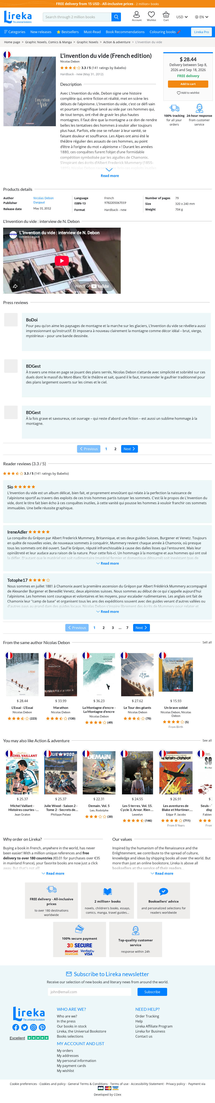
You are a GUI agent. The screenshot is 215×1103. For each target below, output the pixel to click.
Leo (92, 810)
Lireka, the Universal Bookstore (81, 1031)
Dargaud (39, 202)
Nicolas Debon (70, 61)
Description (70, 84)
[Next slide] (205, 788)
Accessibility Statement (147, 1084)
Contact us (143, 1036)
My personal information (76, 1060)
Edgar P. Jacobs (176, 814)
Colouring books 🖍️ (165, 32)
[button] (62, 67)
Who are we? (67, 1016)
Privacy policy (175, 1084)
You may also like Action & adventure (36, 740)
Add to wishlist (190, 93)
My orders (65, 1050)
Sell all (207, 642)
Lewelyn (137, 814)
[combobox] (77, 17)
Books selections (70, 1036)
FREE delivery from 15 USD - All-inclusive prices (94, 3)
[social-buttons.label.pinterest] (42, 1028)
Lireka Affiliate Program (154, 1026)
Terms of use (119, 1084)
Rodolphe (102, 810)
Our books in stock (72, 1026)
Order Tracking (147, 1016)
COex (117, 1095)
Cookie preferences (23, 1084)
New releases (40, 32)
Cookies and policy (52, 1084)
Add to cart (188, 84)
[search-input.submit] (116, 17)
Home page (12, 42)
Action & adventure (116, 42)
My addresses (68, 1055)
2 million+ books (147, 4)
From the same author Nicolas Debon (36, 642)
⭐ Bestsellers (67, 32)
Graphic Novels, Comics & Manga (48, 42)
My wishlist (65, 1070)
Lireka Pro (201, 32)
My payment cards (71, 1065)
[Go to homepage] (17, 17)
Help (139, 1021)
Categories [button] (16, 32)
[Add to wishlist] (35, 655)
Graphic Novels (87, 42)
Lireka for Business (150, 1031)
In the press (66, 1021)
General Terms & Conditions (88, 1084)
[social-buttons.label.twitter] (24, 1028)
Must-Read (92, 32)
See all (207, 740)
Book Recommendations (125, 32)
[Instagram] (33, 1028)
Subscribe (152, 992)
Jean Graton (22, 814)
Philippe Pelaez (61, 814)
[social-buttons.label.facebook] (15, 1028)
